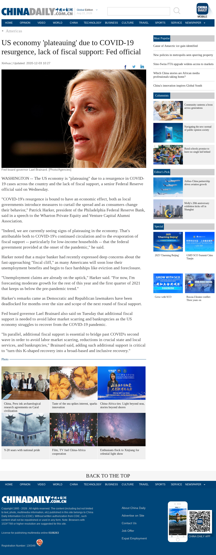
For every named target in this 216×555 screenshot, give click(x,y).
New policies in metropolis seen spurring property (183, 55)
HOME (9, 22)
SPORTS (160, 22)
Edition (85, 9)
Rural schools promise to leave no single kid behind (197, 150)
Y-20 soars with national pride (22, 450)
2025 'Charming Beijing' (167, 255)
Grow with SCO (163, 296)
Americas (14, 31)
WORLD (57, 22)
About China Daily (134, 508)
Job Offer (128, 530)
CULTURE (128, 22)
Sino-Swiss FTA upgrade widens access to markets (183, 64)
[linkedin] (134, 68)
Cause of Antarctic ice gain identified (175, 46)
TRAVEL (144, 22)
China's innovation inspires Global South (177, 85)
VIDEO (41, 22)
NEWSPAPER (192, 22)
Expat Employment (134, 538)
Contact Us (129, 523)
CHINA (74, 22)
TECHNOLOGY (92, 22)
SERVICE (176, 22)
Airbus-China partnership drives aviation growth (197, 183)
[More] (125, 68)
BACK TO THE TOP (108, 476)
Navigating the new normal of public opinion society (197, 128)
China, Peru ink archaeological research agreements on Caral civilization (22, 407)
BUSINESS (111, 22)
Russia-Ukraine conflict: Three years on (198, 298)
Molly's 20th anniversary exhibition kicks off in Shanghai (196, 206)
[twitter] (142, 67)
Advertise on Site (133, 515)
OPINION (25, 22)
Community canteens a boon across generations (198, 106)
